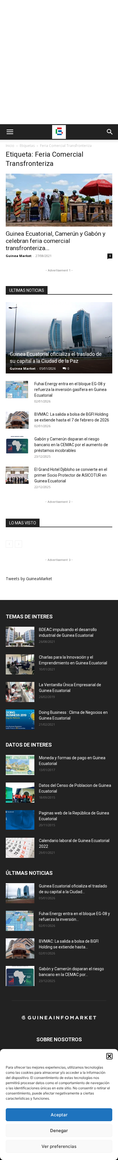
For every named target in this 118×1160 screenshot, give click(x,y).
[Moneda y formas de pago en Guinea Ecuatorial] (20, 765)
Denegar (59, 1130)
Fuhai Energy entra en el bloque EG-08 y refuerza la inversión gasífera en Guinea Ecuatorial (70, 389)
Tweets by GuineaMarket (29, 578)
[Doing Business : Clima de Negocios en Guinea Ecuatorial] (20, 720)
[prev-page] (9, 544)
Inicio (10, 145)
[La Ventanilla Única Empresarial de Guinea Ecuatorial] (20, 692)
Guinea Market (19, 256)
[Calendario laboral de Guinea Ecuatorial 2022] (20, 848)
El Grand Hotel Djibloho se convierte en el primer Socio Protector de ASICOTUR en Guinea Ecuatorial (70, 475)
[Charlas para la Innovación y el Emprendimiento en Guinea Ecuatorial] (20, 664)
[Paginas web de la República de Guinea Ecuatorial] (20, 820)
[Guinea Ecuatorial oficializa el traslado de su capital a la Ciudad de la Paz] (59, 337)
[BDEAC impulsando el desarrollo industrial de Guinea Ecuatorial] (20, 637)
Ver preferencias (59, 1146)
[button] (109, 1056)
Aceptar (59, 1114)
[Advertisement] (59, 62)
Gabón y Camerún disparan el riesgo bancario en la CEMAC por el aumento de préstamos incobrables (71, 445)
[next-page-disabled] (18, 544)
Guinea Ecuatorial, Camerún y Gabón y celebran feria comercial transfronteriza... (55, 241)
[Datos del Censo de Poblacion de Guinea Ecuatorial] (20, 793)
